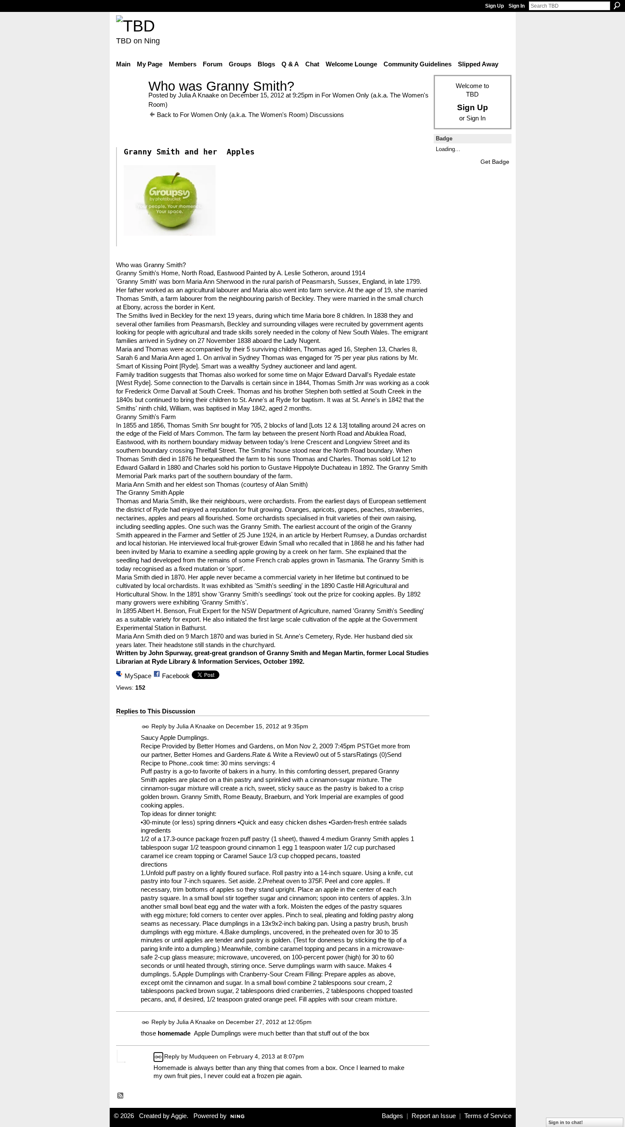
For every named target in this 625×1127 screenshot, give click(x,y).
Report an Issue (434, 1116)
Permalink (146, 727)
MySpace (138, 675)
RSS (121, 1096)
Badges (392, 1116)
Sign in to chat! (565, 1122)
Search (617, 5)
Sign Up (494, 6)
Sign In (517, 6)
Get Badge (494, 161)
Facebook (176, 675)
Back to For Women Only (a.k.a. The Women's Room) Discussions (250, 114)
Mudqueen (203, 1056)
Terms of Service (487, 1116)
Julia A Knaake (198, 95)
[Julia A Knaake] (129, 102)
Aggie (179, 1116)
